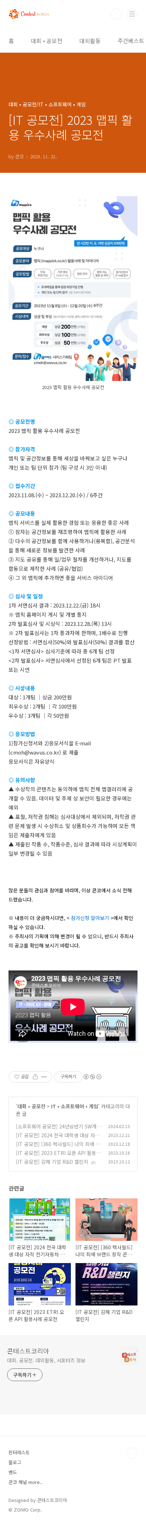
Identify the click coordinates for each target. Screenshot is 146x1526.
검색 (116, 14)
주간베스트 (131, 40)
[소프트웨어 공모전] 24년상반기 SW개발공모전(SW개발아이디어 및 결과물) (58, 1130)
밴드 (13, 1472)
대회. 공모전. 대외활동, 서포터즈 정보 (46, 1360)
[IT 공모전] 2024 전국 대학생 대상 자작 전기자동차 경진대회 (58, 1139)
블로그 (15, 1462)
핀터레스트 (19, 1452)
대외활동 (90, 40)
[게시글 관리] (44, 1077)
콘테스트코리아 (28, 1350)
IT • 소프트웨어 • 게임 (74, 1106)
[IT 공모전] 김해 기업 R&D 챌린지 (52, 1161)
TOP (131, 1453)
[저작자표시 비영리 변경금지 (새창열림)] (92, 1077)
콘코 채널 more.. (26, 1482)
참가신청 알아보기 (90, 917)
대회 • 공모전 (46, 40)
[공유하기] (35, 1077)
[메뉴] (132, 13)
